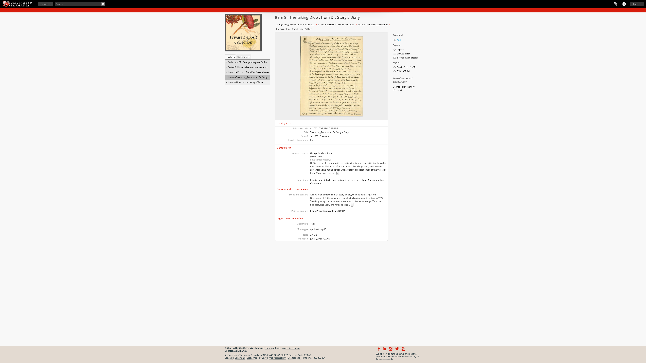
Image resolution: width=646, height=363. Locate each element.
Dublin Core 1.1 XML (406, 67)
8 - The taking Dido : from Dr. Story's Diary (254, 77)
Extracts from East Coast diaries (373, 24)
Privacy (262, 357)
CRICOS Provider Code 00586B (296, 355)
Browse (44, 4)
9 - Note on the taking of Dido (248, 82)
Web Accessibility (277, 357)
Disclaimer (252, 357)
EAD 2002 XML (403, 71)
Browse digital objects (407, 57)
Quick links (624, 4)
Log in (636, 4)
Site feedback (294, 357)
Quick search (243, 56)
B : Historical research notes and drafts (254, 67)
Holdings (230, 56)
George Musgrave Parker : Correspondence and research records (295, 24)
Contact (228, 357)
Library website (272, 348)
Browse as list (403, 53)
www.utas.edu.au (291, 348)
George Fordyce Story (321, 153)
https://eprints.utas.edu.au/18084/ (327, 210)
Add (399, 39)
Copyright (240, 357)
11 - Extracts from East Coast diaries (251, 72)
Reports (400, 49)
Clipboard (616, 4)
